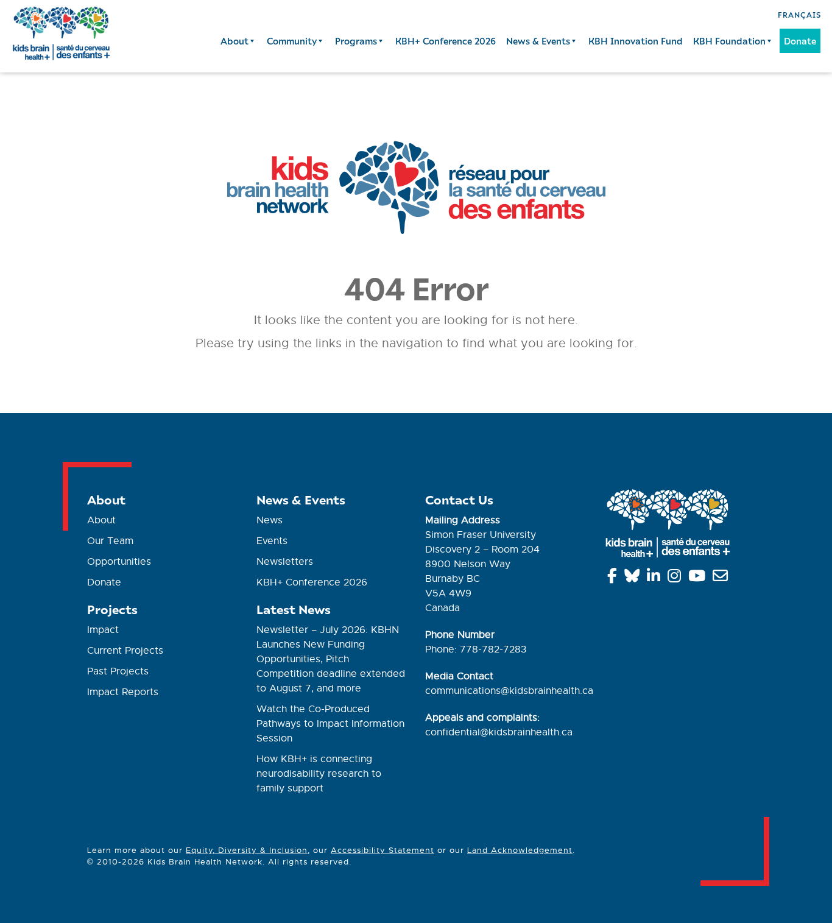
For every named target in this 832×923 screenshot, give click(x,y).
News (269, 520)
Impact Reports (122, 692)
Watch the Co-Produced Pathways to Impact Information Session (330, 723)
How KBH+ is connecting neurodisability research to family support (318, 773)
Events (271, 541)
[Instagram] (676, 578)
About (234, 40)
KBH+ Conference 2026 (445, 40)
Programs (356, 40)
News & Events (538, 40)
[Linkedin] (656, 578)
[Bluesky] (634, 578)
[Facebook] (614, 578)
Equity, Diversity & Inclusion (247, 850)
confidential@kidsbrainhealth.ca (499, 732)
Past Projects (118, 671)
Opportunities (119, 562)
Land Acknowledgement (520, 850)
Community (292, 40)
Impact (103, 630)
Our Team (110, 541)
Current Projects (125, 651)
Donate (800, 40)
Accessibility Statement (382, 850)
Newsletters (284, 562)
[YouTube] (699, 578)
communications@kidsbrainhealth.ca (509, 691)
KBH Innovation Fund (635, 40)
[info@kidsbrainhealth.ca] (722, 578)
